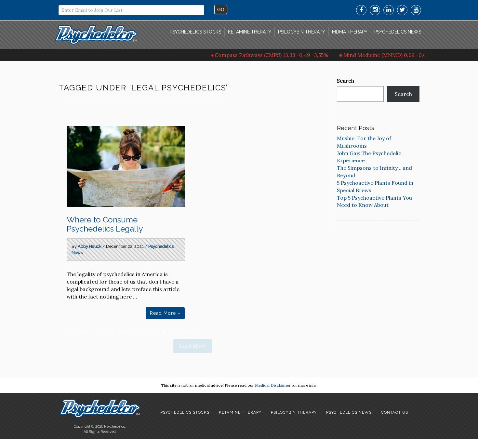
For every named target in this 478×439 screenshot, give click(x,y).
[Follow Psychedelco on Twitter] (402, 10)
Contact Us (394, 412)
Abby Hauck (89, 246)
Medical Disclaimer (273, 385)
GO (220, 9)
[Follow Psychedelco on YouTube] (416, 10)
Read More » (165, 313)
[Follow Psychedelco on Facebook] (361, 10)
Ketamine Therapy (249, 31)
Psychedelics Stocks (195, 31)
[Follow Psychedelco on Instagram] (375, 10)
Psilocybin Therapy (301, 31)
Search (345, 80)
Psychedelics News (397, 31)
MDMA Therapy (349, 31)
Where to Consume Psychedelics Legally (105, 224)
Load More (193, 346)
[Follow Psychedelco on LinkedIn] (388, 10)
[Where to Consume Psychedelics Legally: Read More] (126, 166)
